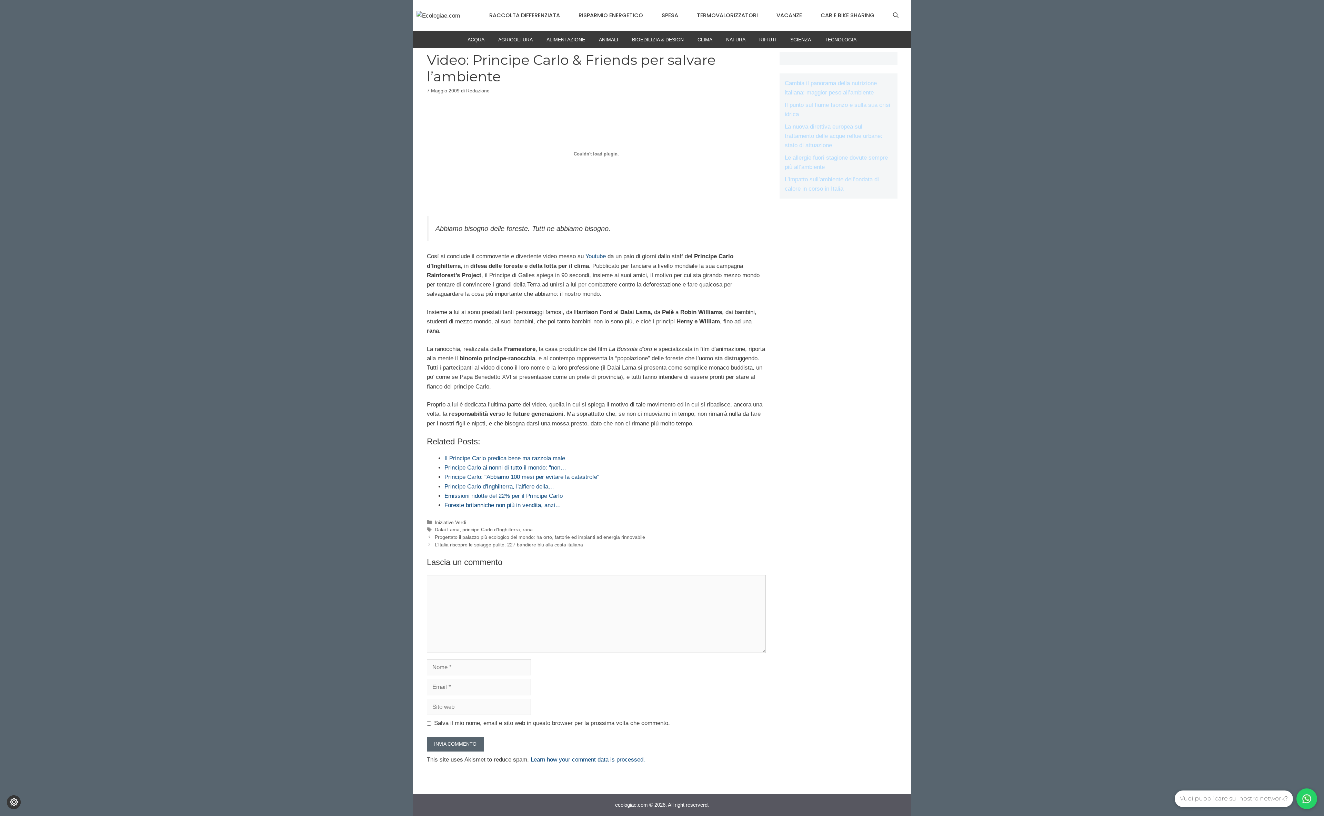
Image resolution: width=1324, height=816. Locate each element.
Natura (735, 39)
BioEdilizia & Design (658, 39)
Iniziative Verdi (450, 522)
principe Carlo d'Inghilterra (491, 529)
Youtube (596, 256)
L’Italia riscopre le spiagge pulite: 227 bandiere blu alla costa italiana (509, 544)
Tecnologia (840, 39)
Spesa (670, 15)
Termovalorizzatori (727, 15)
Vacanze (789, 15)
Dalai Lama (447, 529)
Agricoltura (515, 39)
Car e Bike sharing (847, 15)
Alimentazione (565, 39)
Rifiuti (767, 39)
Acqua (476, 39)
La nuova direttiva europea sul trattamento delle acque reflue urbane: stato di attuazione (833, 136)
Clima (705, 39)
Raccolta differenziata (524, 15)
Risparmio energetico (611, 15)
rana (528, 529)
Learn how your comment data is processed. (588, 759)
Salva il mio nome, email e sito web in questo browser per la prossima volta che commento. (552, 723)
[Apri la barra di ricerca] (896, 15)
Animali (608, 39)
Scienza (800, 39)
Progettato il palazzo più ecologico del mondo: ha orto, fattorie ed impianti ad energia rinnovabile (540, 537)
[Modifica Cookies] (14, 802)
